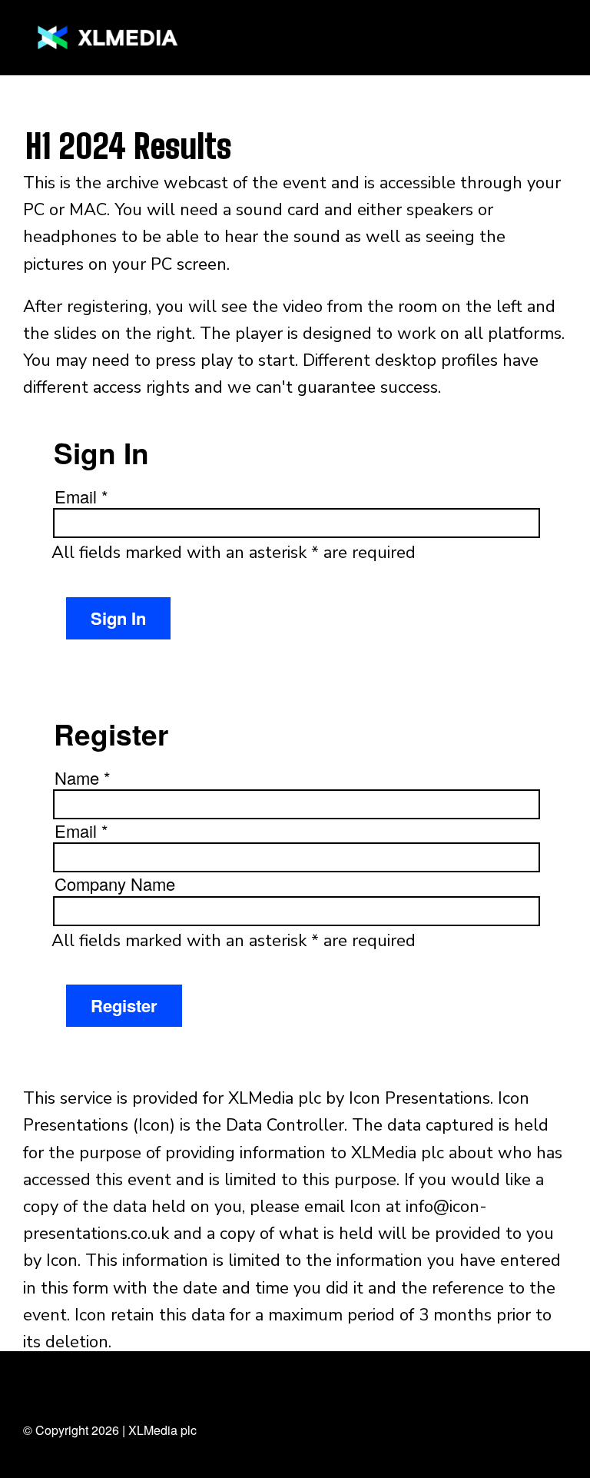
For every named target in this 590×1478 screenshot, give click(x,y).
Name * (83, 777)
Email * (81, 496)
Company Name (115, 883)
